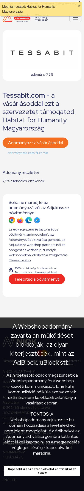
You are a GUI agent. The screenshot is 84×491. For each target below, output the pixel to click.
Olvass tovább (20, 260)
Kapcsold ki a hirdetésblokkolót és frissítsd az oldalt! (42, 471)
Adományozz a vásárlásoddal (35, 142)
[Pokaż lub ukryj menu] (75, 17)
